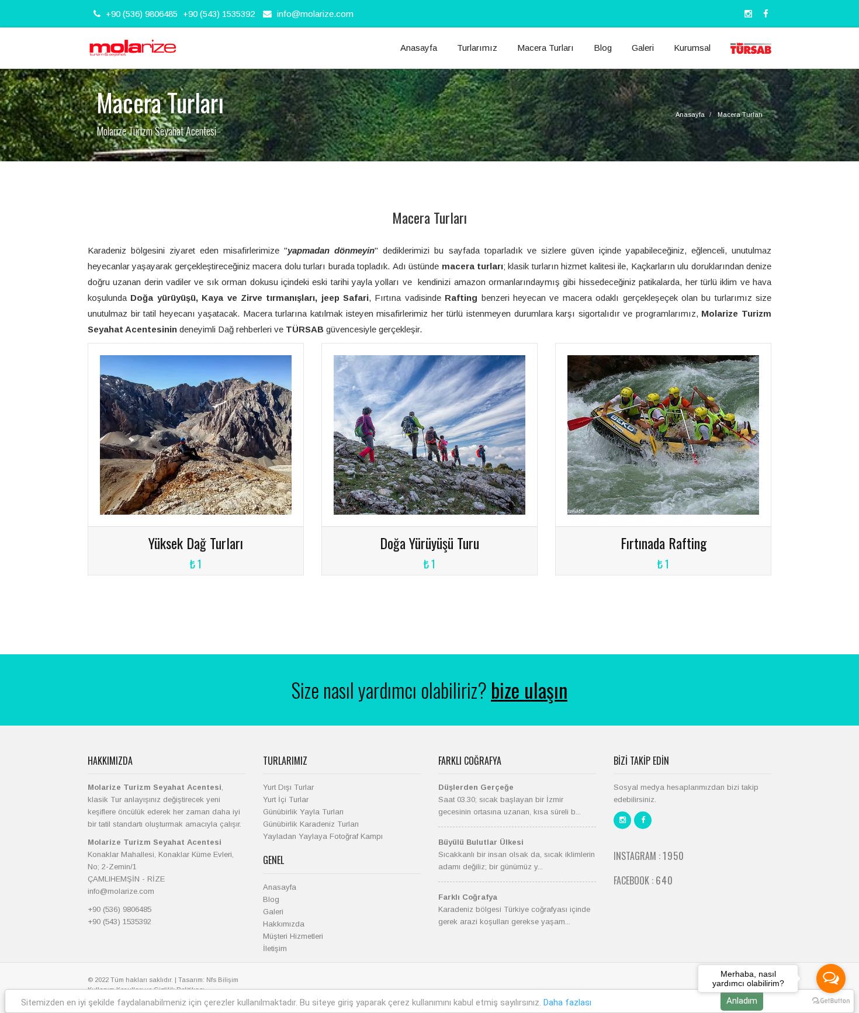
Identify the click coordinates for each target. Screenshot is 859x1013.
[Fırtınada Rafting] (663, 434)
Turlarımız (477, 48)
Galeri (643, 48)
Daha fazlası (567, 1002)
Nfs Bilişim (222, 979)
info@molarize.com (315, 14)
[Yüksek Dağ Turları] (196, 434)
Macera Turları (545, 48)
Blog (603, 48)
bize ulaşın (529, 690)
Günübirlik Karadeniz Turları (311, 824)
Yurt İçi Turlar (286, 799)
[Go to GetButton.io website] (831, 1001)
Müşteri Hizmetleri (293, 936)
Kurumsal (692, 48)
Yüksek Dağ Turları (195, 542)
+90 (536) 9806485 (140, 14)
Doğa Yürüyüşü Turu (429, 542)
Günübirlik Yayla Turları (303, 811)
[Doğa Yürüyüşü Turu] (429, 434)
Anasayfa (418, 48)
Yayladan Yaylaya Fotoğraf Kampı (323, 836)
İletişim (275, 948)
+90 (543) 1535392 (219, 14)
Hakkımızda (283, 924)
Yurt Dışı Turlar (288, 787)
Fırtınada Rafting (663, 542)
